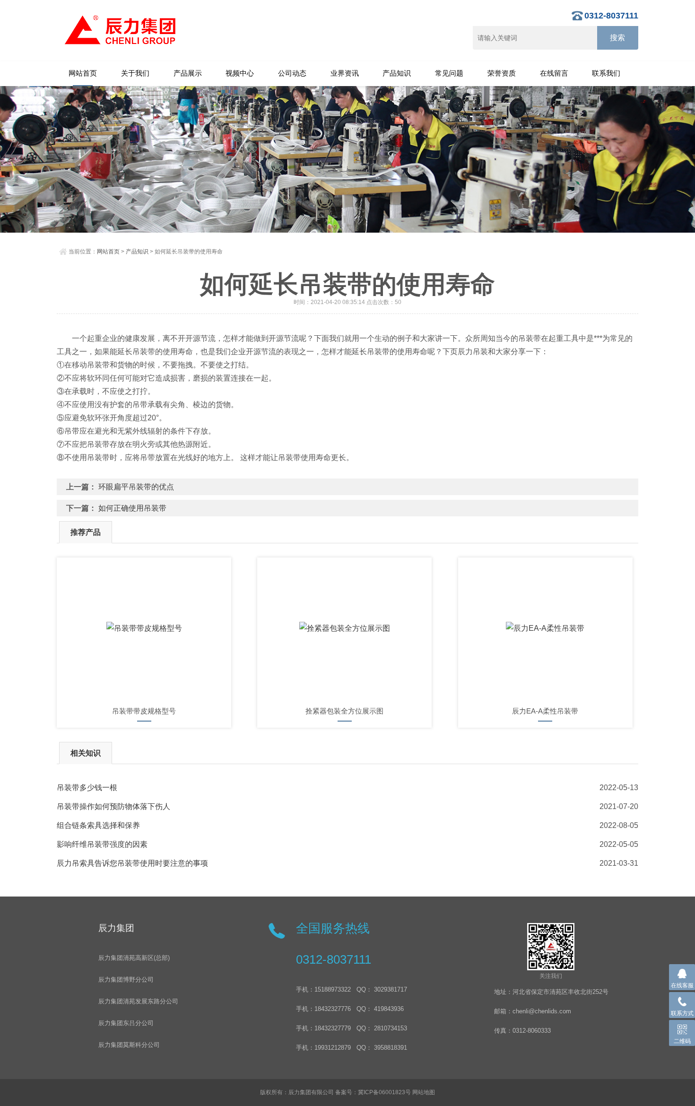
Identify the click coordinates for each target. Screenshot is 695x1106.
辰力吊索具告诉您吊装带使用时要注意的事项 (132, 863)
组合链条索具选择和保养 (98, 825)
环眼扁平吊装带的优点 (136, 487)
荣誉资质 (501, 73)
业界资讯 (344, 73)
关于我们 (135, 73)
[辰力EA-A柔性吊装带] (545, 628)
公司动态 (292, 73)
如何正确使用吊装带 (132, 508)
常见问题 (449, 73)
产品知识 (396, 73)
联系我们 (606, 73)
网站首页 (83, 73)
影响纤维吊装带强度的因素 (102, 844)
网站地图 (423, 1092)
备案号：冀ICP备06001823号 (373, 1092)
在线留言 (554, 73)
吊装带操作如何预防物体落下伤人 (113, 806)
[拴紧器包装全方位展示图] (344, 628)
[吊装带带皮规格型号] (144, 628)
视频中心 (240, 73)
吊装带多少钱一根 (87, 788)
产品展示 (188, 73)
